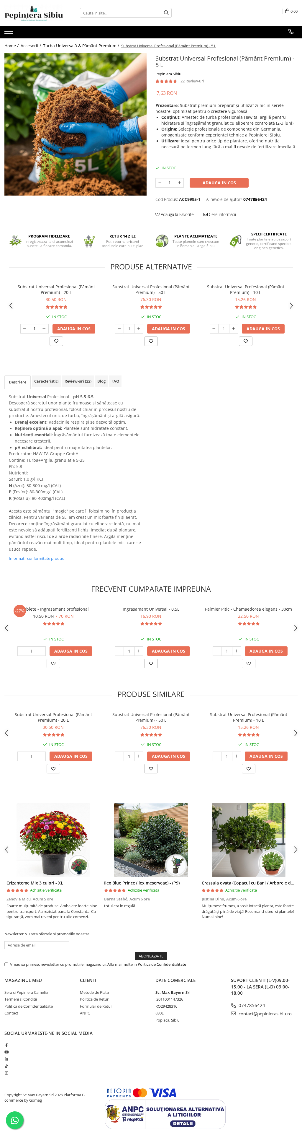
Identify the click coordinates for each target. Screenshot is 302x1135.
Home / (12, 45)
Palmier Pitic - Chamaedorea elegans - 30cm (248, 609)
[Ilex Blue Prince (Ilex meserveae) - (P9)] (151, 840)
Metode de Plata (94, 992)
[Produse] (9, 33)
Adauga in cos (219, 183)
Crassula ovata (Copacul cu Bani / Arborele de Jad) (252, 883)
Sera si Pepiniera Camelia (26, 992)
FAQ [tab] (115, 381)
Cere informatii (222, 214)
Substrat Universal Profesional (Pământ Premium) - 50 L (151, 289)
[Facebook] (6, 1045)
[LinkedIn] (6, 1059)
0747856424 (251, 1005)
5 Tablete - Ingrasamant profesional (53, 609)
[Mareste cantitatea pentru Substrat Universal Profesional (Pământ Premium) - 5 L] (179, 183)
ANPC (85, 1013)
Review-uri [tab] (78, 381)
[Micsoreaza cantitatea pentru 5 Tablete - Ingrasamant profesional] (21, 651)
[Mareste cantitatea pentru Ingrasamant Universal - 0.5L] (138, 651)
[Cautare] (166, 13)
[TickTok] (6, 1066)
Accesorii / (31, 45)
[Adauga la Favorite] (56, 341)
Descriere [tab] (17, 382)
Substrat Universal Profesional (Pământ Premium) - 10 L (245, 289)
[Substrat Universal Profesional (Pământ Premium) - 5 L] (75, 124)
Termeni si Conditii (20, 999)
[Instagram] (6, 1073)
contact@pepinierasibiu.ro (264, 1014)
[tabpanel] (75, 124)
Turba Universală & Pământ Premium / (81, 45)
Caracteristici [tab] (46, 381)
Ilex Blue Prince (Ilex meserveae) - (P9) (142, 883)
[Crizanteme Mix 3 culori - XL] (53, 840)
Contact (11, 1013)
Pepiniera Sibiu (168, 74)
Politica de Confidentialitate (162, 964)
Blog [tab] (101, 381)
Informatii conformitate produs (36, 558)
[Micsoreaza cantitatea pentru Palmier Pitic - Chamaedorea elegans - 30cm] (217, 651)
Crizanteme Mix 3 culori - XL (34, 883)
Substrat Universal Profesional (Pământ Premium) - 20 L (56, 289)
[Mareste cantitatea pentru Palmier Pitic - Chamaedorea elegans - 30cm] (236, 651)
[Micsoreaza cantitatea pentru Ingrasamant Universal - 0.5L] (119, 651)
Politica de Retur (94, 999)
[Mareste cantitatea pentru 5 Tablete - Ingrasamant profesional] (41, 651)
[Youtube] (6, 1052)
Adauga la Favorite (177, 214)
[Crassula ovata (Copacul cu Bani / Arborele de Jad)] (248, 840)
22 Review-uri (192, 81)
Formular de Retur (96, 1006)
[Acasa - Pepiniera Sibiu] (33, 12)
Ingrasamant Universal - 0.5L (151, 609)
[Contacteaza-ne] (291, 32)
